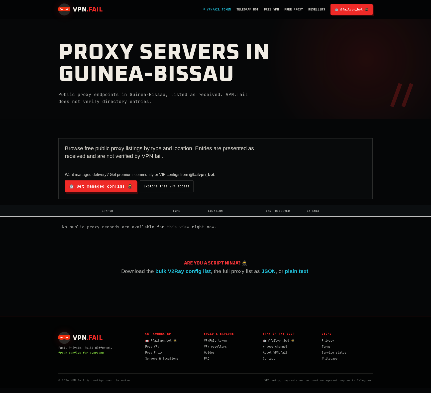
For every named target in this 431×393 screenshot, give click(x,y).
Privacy (328, 341)
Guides (209, 353)
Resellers (316, 9)
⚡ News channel (275, 347)
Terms (326, 347)
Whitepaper (330, 359)
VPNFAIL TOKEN (217, 9)
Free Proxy (293, 9)
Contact (269, 359)
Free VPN (271, 9)
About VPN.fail (275, 353)
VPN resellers (215, 347)
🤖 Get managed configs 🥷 (100, 186)
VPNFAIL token (215, 341)
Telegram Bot (247, 9)
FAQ (206, 359)
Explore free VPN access (167, 186)
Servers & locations (161, 359)
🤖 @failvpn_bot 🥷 (351, 9)
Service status (334, 353)
